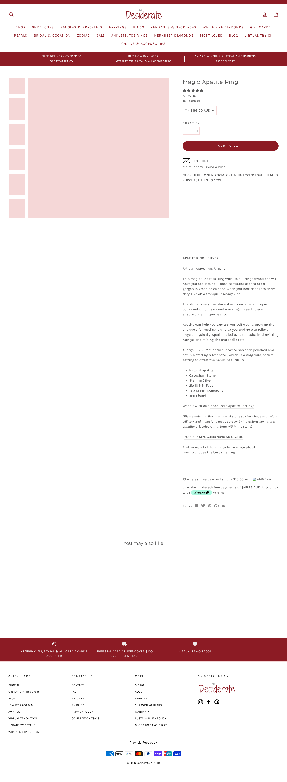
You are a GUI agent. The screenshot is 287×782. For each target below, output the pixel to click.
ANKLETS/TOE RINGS (129, 35)
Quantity (191, 123)
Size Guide (234, 437)
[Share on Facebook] (196, 506)
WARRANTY (142, 711)
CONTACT (78, 685)
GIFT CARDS (260, 27)
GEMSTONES (43, 27)
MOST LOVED (211, 35)
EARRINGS (118, 27)
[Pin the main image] (209, 506)
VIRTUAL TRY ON (259, 35)
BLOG (233, 35)
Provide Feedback (143, 742)
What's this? (264, 479)
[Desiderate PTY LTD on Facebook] (208, 701)
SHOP (20, 27)
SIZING (139, 685)
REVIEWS (141, 698)
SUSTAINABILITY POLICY (150, 718)
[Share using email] (223, 506)
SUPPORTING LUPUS (148, 705)
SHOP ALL (14, 685)
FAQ (74, 691)
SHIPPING (78, 705)
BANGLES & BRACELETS (81, 27)
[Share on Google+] (216, 506)
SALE (100, 35)
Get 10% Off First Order (23, 691)
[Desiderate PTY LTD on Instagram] (200, 701)
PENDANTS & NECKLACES (173, 27)
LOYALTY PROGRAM (20, 705)
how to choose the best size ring (209, 452)
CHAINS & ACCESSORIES (143, 44)
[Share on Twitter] (203, 506)
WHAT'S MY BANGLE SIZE (24, 731)
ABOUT (139, 691)
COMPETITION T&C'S (85, 718)
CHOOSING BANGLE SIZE (151, 725)
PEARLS (21, 35)
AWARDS (14, 711)
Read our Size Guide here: (204, 437)
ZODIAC (83, 35)
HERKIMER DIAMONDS (174, 35)
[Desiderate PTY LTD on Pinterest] (216, 701)
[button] (193, 90)
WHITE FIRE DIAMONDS (223, 27)
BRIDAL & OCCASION (52, 35)
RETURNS (78, 698)
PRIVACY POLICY (82, 711)
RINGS (138, 27)
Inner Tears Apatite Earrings (232, 406)
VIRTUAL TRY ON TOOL (22, 718)
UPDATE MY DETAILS (22, 725)
